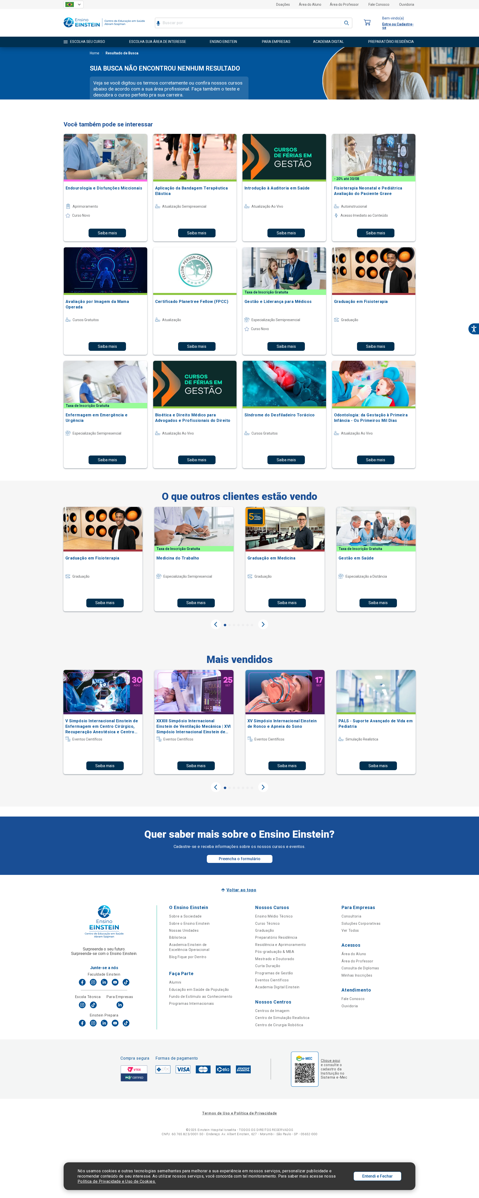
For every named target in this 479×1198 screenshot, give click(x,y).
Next (263, 624)
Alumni (175, 982)
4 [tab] (238, 625)
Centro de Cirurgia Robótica (279, 1025)
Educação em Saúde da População (199, 990)
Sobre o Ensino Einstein (189, 923)
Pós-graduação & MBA (274, 952)
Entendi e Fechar (377, 1176)
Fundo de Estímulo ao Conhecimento (201, 997)
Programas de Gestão (274, 973)
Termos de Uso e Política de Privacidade (239, 1113)
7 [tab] (252, 625)
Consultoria (351, 916)
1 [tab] (225, 625)
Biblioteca (177, 937)
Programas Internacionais (191, 1004)
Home (94, 53)
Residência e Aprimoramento (280, 945)
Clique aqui (330, 1061)
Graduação (264, 930)
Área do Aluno (310, 4)
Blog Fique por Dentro (188, 957)
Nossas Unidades (184, 930)
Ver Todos (350, 930)
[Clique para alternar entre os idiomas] (74, 4)
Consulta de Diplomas (360, 968)
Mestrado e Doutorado (274, 959)
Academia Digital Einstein (277, 987)
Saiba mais (107, 233)
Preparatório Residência (276, 937)
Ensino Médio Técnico (274, 916)
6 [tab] (247, 625)
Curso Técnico (267, 923)
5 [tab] (243, 625)
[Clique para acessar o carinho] (367, 22)
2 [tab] (229, 625)
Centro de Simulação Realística (282, 1018)
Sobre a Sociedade (185, 916)
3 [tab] (234, 625)
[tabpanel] (102, 559)
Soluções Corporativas (361, 923)
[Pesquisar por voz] (158, 23)
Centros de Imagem (272, 1011)
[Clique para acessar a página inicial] (104, 28)
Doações (283, 4)
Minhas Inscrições (357, 975)
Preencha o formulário (239, 858)
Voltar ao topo (241, 890)
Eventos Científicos (272, 980)
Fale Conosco (378, 4)
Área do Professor (344, 4)
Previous (216, 624)
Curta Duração (267, 966)
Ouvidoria (406, 4)
